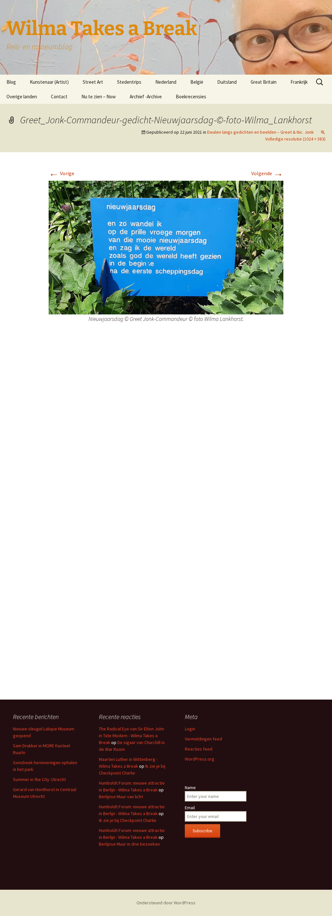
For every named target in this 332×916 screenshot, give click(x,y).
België (196, 82)
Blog (11, 82)
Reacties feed (198, 749)
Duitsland (227, 82)
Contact (59, 96)
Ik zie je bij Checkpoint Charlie (127, 820)
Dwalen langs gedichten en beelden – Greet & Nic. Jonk (260, 132)
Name (190, 787)
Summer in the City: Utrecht (39, 779)
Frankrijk (299, 82)
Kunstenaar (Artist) (49, 82)
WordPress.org (199, 759)
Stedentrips (129, 82)
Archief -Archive (146, 96)
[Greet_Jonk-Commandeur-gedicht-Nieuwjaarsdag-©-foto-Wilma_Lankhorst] (166, 247)
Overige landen (21, 96)
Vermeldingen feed (203, 739)
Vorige (61, 173)
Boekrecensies (191, 96)
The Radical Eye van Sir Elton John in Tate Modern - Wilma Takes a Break (131, 735)
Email (190, 808)
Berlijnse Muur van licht (121, 797)
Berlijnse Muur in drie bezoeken (129, 844)
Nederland (165, 82)
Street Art (93, 82)
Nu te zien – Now (98, 96)
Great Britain (264, 82)
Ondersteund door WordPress (166, 903)
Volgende (267, 173)
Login (190, 729)
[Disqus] (166, 433)
